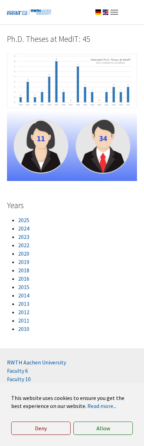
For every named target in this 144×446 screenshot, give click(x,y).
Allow (103, 428)
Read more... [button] (101, 405)
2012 (23, 312)
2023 (23, 236)
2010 (23, 328)
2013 (23, 303)
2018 (23, 270)
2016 (23, 278)
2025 (23, 220)
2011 (23, 320)
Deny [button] (41, 428)
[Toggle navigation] (114, 12)
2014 (23, 295)
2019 (23, 261)
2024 (23, 228)
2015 (23, 287)
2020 (23, 253)
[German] (98, 12)
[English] (105, 12)
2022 (23, 245)
